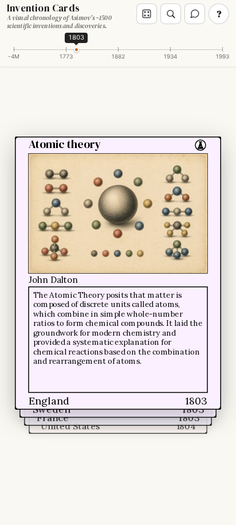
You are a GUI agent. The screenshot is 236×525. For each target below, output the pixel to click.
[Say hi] (194, 13)
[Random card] (146, 13)
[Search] (170, 13)
